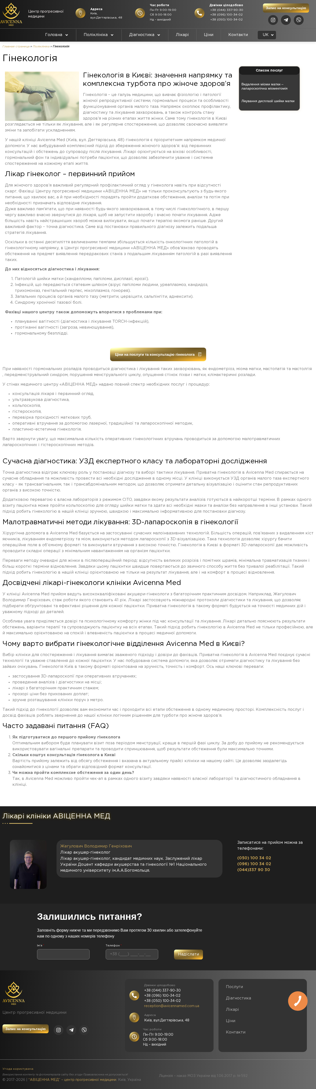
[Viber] (299, 20)
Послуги (234, 987)
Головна (53, 35)
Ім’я (40, 945)
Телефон (114, 945)
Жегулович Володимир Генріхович (96, 846)
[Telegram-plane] (286, 20)
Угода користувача (17, 1069)
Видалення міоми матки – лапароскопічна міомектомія (264, 86)
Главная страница (16, 46)
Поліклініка (96, 35)
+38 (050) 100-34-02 (226, 19)
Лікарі (182, 35)
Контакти (238, 35)
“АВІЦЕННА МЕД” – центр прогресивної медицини (72, 1079)
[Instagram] (273, 20)
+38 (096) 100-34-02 (226, 14)
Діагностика (141, 35)
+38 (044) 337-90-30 (226, 10)
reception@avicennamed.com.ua (171, 1006)
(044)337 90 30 (253, 870)
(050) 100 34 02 (254, 858)
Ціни (208, 35)
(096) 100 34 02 (254, 864)
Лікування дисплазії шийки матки (268, 101)
